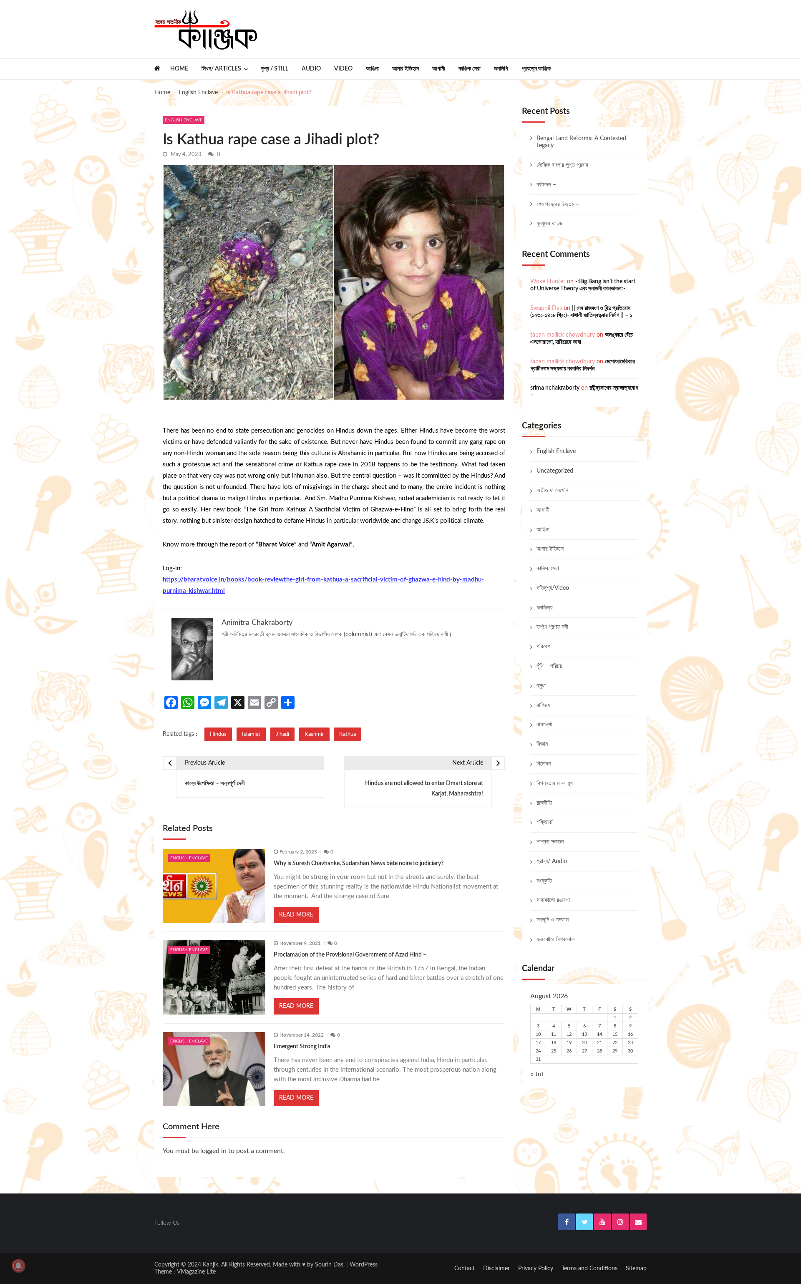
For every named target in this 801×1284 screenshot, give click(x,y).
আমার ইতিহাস (405, 69)
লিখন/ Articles (221, 69)
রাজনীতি (544, 803)
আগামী (438, 69)
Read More (296, 915)
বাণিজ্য (543, 705)
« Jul (536, 1074)
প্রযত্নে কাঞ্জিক (536, 69)
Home (179, 69)
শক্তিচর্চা (545, 822)
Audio (311, 69)
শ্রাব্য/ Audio (552, 861)
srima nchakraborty (554, 388)
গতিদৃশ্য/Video (553, 588)
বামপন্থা (544, 725)
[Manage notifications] (18, 1265)
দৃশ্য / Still (274, 69)
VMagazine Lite (196, 1272)
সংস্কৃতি (544, 881)
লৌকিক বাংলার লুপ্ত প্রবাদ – (565, 165)
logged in (213, 1151)
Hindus (218, 734)
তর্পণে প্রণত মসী (552, 627)
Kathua (347, 734)
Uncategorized (555, 471)
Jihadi (282, 734)
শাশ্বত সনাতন (550, 842)
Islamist (251, 734)
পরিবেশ (543, 647)
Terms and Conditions (589, 1268)
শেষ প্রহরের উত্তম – (558, 204)
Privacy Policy (535, 1268)
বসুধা (541, 686)
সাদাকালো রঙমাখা (553, 900)
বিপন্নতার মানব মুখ (555, 783)
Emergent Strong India (302, 1047)
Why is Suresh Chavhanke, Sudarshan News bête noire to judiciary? (358, 863)
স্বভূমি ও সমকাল (553, 920)
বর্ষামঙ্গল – (546, 185)
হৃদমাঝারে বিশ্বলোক (555, 939)
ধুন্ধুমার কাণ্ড (549, 224)
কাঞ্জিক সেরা (469, 69)
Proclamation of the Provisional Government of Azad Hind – (350, 955)
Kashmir (314, 734)
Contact (464, 1268)
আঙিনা (372, 69)
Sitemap (636, 1268)
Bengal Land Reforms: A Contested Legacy (581, 142)
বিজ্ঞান (542, 744)
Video (343, 69)
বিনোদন (544, 764)
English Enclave (183, 120)
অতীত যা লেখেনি (552, 490)
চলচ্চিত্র (545, 608)
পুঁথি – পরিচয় (549, 666)
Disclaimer (496, 1268)
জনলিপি (501, 69)
